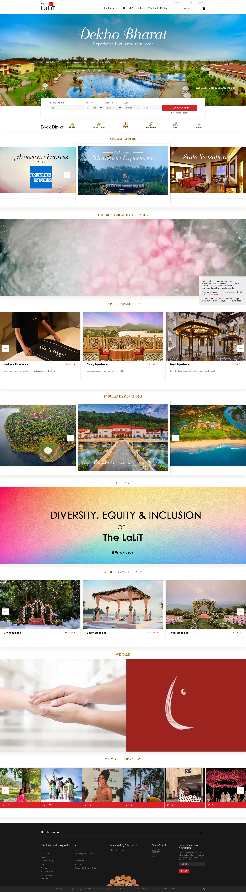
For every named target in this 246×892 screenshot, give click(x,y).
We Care (78, 850)
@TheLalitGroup (7, 805)
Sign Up (184, 871)
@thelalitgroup (89, 805)
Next (236, 60)
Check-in (89, 103)
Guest (126, 103)
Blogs (43, 864)
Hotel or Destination (56, 103)
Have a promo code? (179, 113)
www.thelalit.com (216, 294)
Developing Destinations (84, 854)
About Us (44, 850)
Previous (9, 60)
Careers (44, 857)
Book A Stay (187, 9)
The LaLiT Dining (157, 8)
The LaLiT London (117, 850)
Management (46, 854)
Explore (69, 364)
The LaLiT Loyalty (133, 8)
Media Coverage (47, 861)
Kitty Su (78, 864)
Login (191, 3)
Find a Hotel (110, 8)
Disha (77, 857)
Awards (44, 868)
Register (200, 3)
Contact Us (178, 3)
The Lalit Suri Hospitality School (87, 868)
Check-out (109, 103)
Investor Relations (47, 875)
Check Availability (179, 108)
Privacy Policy (80, 861)
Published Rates (47, 872)
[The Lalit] (53, 6)
